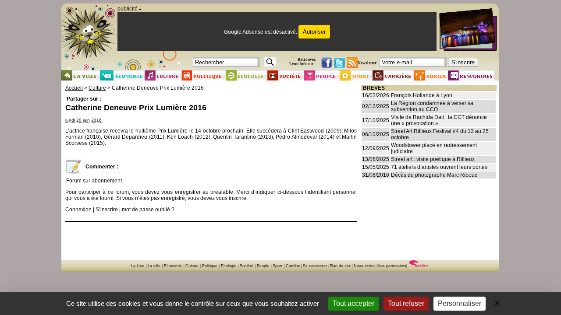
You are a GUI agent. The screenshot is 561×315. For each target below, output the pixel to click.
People (263, 266)
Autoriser (314, 31)
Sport (277, 266)
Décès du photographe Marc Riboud (434, 175)
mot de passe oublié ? (148, 209)
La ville (154, 266)
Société (246, 266)
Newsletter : (368, 63)
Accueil (74, 88)
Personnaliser (459, 303)
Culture (97, 88)
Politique (209, 266)
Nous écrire (364, 266)
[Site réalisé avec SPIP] (418, 266)
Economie (173, 266)
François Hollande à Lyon (421, 95)
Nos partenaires (391, 266)
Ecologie (228, 266)
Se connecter (315, 266)
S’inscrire (107, 209)
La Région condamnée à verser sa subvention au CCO (432, 106)
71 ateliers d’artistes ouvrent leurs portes (439, 167)
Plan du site (340, 266)
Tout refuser (406, 303)
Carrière (293, 266)
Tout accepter (353, 303)
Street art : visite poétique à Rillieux (433, 159)
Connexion (78, 209)
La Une (137, 266)
